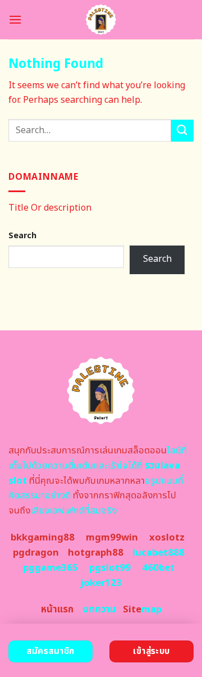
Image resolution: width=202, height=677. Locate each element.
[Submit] (182, 131)
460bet (158, 568)
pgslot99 (110, 568)
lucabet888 (158, 553)
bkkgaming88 (43, 537)
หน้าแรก (57, 609)
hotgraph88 (95, 553)
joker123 (101, 583)
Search (22, 236)
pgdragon (36, 553)
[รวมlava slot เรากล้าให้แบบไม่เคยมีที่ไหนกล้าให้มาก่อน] (101, 19)
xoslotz (167, 537)
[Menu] (15, 19)
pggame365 (50, 568)
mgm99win (112, 537)
